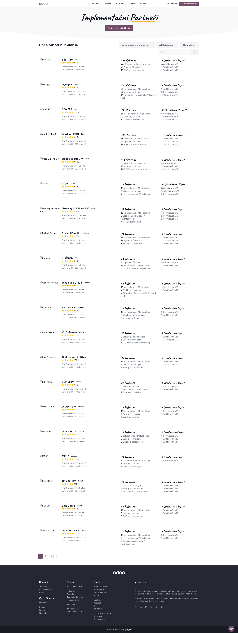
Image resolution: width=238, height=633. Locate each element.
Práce (96, 595)
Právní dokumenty (101, 613)
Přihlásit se (172, 4)
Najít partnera (72, 609)
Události (97, 600)
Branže (108, 4)
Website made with (115, 630)
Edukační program (74, 600)
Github (42, 607)
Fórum (41, 592)
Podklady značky (101, 589)
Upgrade (70, 594)
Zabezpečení (99, 619)
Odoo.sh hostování (74, 586)
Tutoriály (43, 586)
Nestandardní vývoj (74, 597)
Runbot (42, 610)
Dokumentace (45, 589)
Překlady (43, 613)
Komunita (120, 4)
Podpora (70, 591)
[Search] (195, 52)
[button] (137, 45)
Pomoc (143, 4)
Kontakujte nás (100, 592)
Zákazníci (98, 609)
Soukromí (98, 616)
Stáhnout (43, 603)
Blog (96, 606)
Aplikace (95, 4)
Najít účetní (71, 604)
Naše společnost (101, 586)
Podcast (97, 603)
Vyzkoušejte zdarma (189, 4)
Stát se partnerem (74, 612)
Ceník (132, 4)
